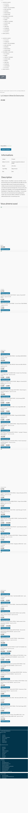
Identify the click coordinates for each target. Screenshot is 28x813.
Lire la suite (4, 371)
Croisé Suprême (2, 289)
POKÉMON (6, 5)
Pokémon (4, 747)
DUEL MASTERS (7, 9)
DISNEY (5, 19)
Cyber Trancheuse (2, 358)
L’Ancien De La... (2, 375)
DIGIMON (6, 11)
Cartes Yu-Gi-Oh (13, 90)
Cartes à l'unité (6, 90)
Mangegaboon (2, 546)
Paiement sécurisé (5, 768)
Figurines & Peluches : (4, 744)
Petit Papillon (2, 598)
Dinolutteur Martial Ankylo (3, 632)
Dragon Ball (4, 741)
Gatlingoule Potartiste (3, 350)
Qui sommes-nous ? (5, 762)
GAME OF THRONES (8, 21)
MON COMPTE (6, 33)
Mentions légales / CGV (6, 763)
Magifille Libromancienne (3, 590)
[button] (14, 36)
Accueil (1, 90)
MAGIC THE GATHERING (9, 7)
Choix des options (5, 379)
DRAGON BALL (7, 12)
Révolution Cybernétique (3, 487)
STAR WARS (6, 30)
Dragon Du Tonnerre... (3, 717)
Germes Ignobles (2, 700)
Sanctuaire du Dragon (3, 504)
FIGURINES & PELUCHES (8, 16)
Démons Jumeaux (2, 607)
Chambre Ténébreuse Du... (3, 666)
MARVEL (6, 24)
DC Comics (4, 748)
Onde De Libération (3, 426)
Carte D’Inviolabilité (3, 529)
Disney (3, 749)
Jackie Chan (4, 742)
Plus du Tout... (2, 683)
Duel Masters (4, 738)
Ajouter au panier (6, 149)
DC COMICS (6, 18)
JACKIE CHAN (7, 14)
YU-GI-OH (6, 4)
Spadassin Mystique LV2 (3, 443)
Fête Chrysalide (2, 306)
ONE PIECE (6, 26)
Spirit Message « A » (3, 512)
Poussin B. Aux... (2, 392)
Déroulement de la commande (7, 766)
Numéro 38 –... (2, 245)
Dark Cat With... (2, 615)
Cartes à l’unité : (3, 732)
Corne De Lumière (2, 409)
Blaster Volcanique (3, 495)
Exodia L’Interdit (2, 649)
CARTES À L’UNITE (7, 2)
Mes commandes (5, 775)
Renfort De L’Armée (3, 624)
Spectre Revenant (3, 367)
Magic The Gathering (6, 737)
